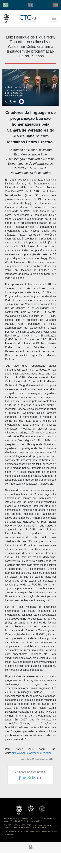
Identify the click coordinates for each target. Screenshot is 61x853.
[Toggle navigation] (53, 18)
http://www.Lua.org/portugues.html (31, 753)
